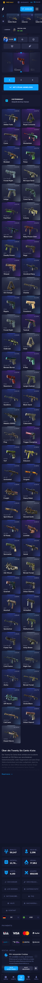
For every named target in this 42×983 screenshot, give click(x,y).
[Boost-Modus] (30, 46)
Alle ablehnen (26, 968)
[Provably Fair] (34, 39)
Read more (6, 774)
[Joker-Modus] (12, 46)
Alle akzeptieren (11, 968)
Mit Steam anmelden (23, 87)
